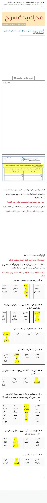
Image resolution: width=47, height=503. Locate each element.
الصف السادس (29, 2)
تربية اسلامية (18, 2)
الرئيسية (39, 2)
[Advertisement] (23, 55)
